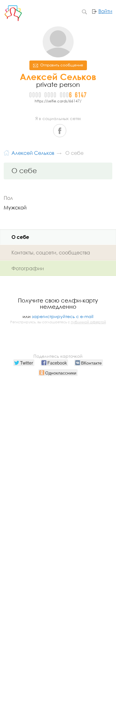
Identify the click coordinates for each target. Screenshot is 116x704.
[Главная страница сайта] (6, 152)
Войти (105, 11)
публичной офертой (88, 322)
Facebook (59, 130)
